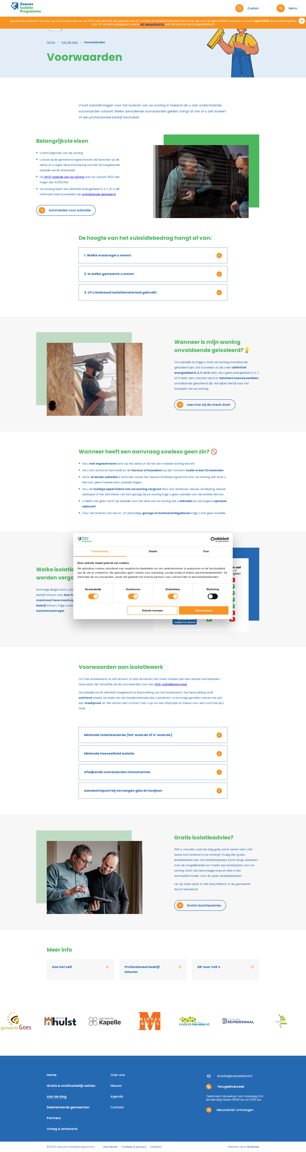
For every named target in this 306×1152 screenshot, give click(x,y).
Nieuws (116, 1086)
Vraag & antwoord (62, 1129)
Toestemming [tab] (99, 551)
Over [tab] (206, 551)
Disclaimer (110, 1147)
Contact (117, 1107)
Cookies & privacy (133, 1147)
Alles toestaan (203, 610)
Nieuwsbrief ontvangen (235, 1110)
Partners (54, 1118)
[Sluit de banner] (302, 21)
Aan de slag (56, 1097)
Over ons (117, 1075)
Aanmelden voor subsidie (70, 210)
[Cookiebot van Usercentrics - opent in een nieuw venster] (213, 539)
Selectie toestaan (152, 610)
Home (51, 1075)
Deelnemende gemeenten (68, 1107)
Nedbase (253, 1147)
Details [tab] (153, 551)
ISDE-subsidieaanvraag (171, 684)
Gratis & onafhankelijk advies (71, 1086)
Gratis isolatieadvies (204, 905)
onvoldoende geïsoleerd (99, 194)
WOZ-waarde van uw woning (64, 177)
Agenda (116, 1097)
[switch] (133, 596)
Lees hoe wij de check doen (209, 404)
